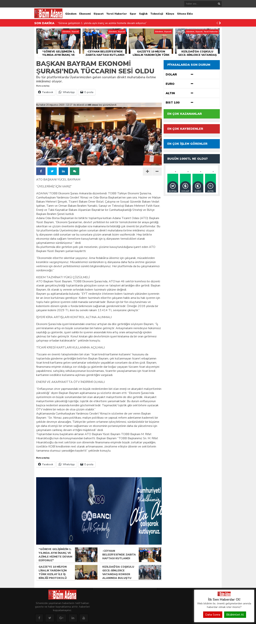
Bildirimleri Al (235, 615)
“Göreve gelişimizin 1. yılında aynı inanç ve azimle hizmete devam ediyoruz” (102, 23)
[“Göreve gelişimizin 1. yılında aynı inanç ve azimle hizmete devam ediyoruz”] (58, 32)
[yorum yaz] (74, 171)
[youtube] (83, 618)
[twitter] (52, 171)
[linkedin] (63, 171)
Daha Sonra (212, 615)
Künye (170, 14)
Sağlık (143, 14)
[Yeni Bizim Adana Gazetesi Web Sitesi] (224, 595)
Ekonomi (85, 14)
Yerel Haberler (116, 14)
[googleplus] (61, 618)
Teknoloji (156, 14)
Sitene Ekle (185, 14)
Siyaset (99, 14)
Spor (133, 14)
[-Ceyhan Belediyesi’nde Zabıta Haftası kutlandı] (104, 32)
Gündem (70, 14)
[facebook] (41, 171)
